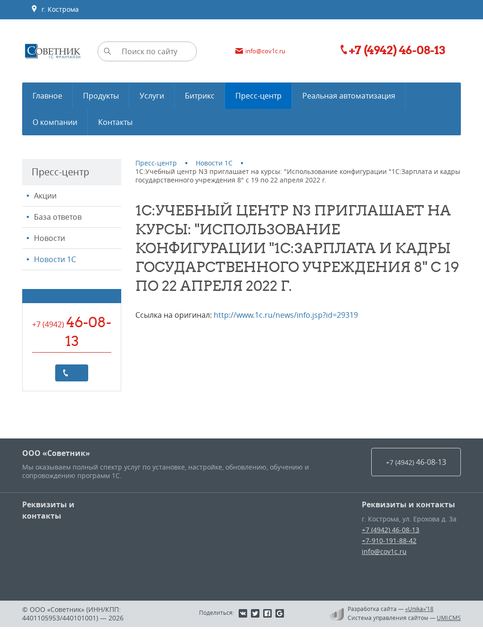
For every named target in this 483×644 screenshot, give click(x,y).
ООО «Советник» (56, 453)
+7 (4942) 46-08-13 (390, 529)
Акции (45, 195)
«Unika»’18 (419, 608)
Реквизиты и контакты (48, 510)
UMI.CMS (449, 617)
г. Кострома (58, 9)
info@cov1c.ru (384, 551)
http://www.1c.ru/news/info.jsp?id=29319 (286, 315)
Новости (49, 238)
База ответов (58, 217)
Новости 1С (55, 259)
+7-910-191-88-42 (389, 540)
